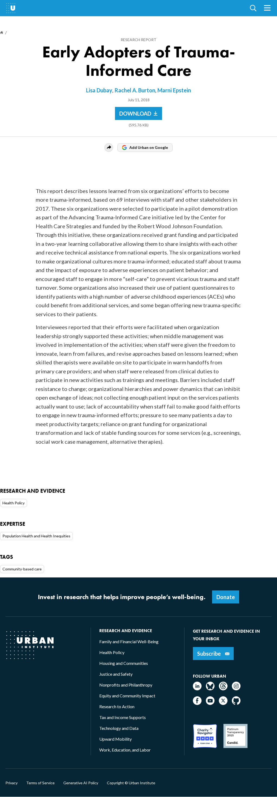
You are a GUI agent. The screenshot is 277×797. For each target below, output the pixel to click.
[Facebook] (197, 703)
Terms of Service (40, 783)
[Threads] (223, 688)
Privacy (11, 783)
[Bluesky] (210, 688)
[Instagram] (236, 688)
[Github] (236, 703)
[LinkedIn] (197, 688)
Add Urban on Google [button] (148, 147)
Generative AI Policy (80, 783)
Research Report (138, 39)
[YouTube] (210, 703)
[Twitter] (223, 703)
